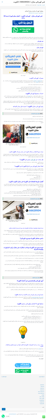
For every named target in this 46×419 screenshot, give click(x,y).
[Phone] (3, 416)
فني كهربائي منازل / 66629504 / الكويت (29, 2)
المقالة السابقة (42, 376)
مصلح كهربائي (41, 400)
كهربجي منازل (41, 297)
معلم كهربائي (42, 401)
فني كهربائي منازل (41, 391)
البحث (43, 407)
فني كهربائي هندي (35, 297)
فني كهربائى (42, 388)
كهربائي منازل (41, 396)
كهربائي (29, 96)
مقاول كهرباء (42, 403)
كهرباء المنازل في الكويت (37, 80)
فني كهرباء (42, 386)
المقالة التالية (3, 376)
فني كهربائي (42, 389)
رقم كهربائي (42, 384)
